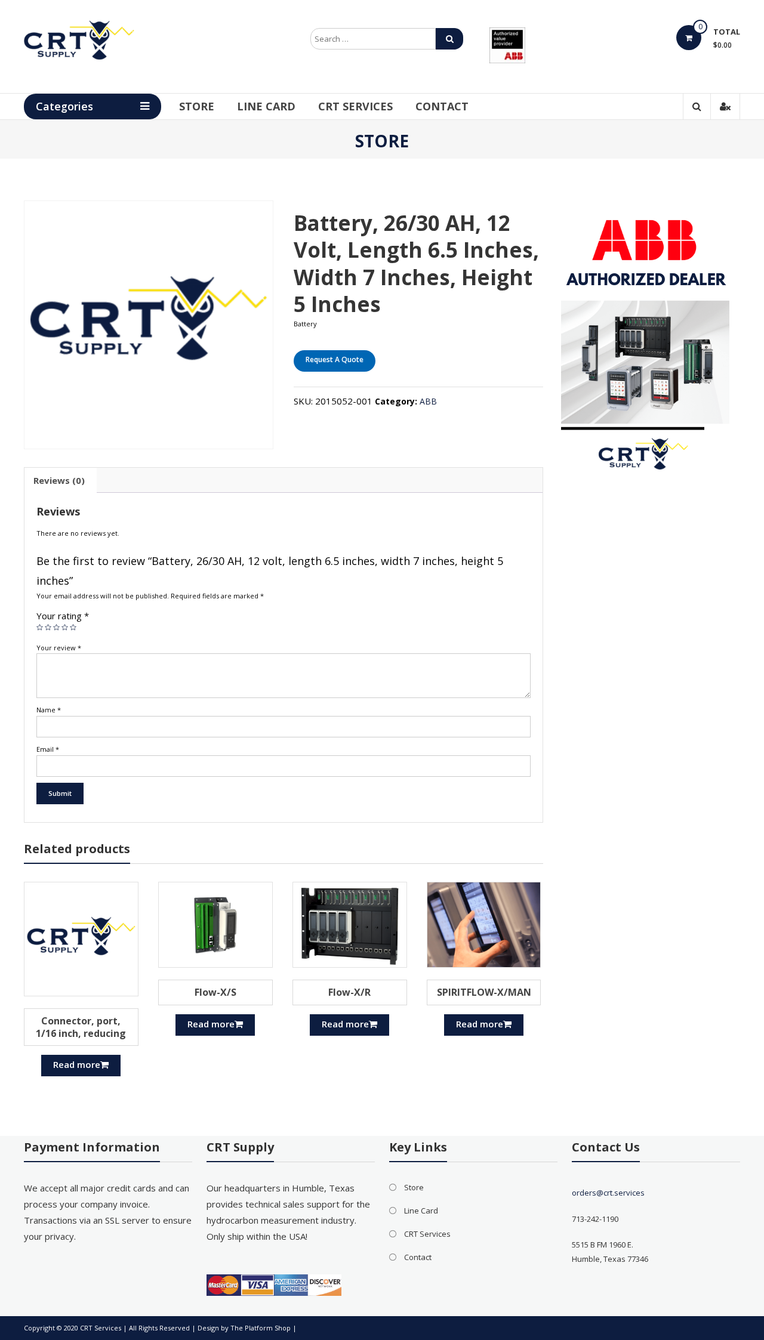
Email (47, 749)
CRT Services (355, 106)
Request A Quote (334, 359)
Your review (58, 647)
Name (48, 709)
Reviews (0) (59, 480)
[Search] (449, 39)
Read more (76, 1064)
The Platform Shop (260, 1327)
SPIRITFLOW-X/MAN (484, 992)
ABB (428, 401)
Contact (442, 106)
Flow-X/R (349, 992)
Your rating (62, 616)
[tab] (59, 480)
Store (196, 106)
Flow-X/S (215, 992)
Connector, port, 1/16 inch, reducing (81, 1027)
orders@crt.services (608, 1192)
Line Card (266, 106)
